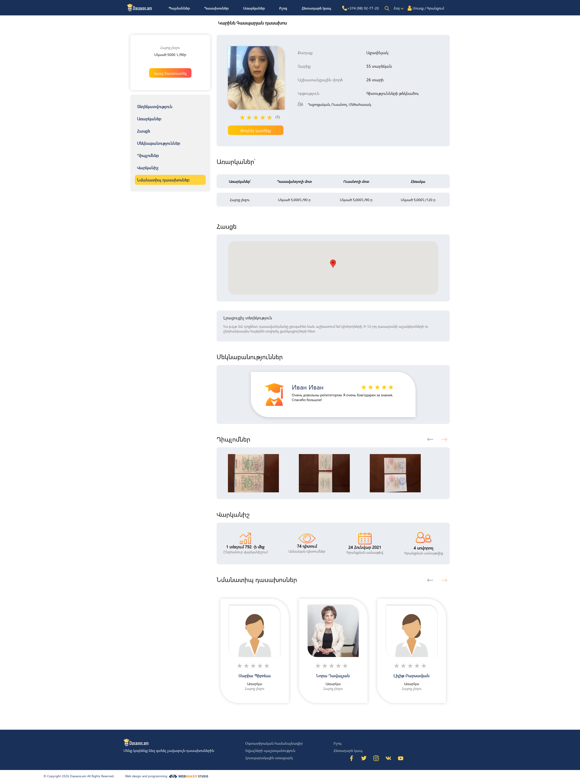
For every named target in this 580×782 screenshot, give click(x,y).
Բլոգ (283, 8)
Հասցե (143, 131)
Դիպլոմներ (148, 155)
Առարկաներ (254, 8)
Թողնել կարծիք (255, 130)
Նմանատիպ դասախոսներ (163, 180)
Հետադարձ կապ (316, 8)
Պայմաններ (179, 8)
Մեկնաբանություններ (158, 143)
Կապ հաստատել (170, 73)
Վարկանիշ (147, 167)
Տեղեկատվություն (154, 106)
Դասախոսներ (216, 8)
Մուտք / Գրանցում (428, 8)
